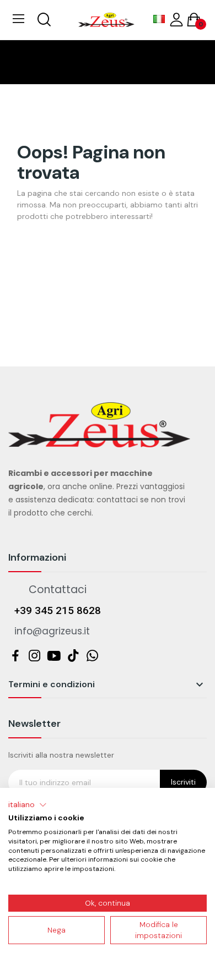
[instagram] (34, 656)
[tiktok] (73, 656)
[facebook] (15, 656)
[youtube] (54, 656)
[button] (27, 805)
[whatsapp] (92, 656)
